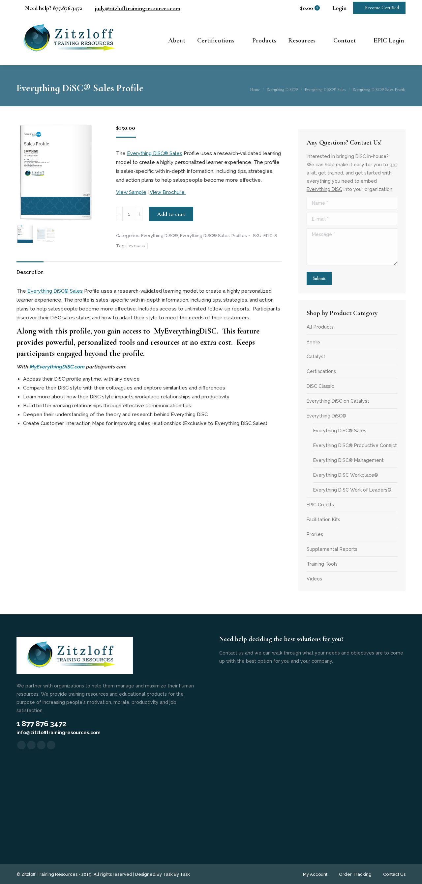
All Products (320, 327)
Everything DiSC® (159, 235)
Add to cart (171, 214)
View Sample (131, 192)
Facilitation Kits (323, 519)
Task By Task (176, 874)
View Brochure (168, 192)
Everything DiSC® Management (348, 460)
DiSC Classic (320, 386)
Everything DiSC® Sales (154, 153)
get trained (330, 172)
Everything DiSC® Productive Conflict (355, 445)
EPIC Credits (320, 504)
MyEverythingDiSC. (187, 331)
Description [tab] (30, 272)
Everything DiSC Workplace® (345, 475)
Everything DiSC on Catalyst (338, 401)
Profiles (239, 235)
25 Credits (137, 246)
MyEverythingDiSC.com (56, 367)
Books (313, 341)
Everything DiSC (324, 189)
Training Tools (322, 564)
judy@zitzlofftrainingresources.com (137, 8)
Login (339, 8)
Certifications (321, 371)
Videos (314, 578)
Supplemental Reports (332, 549)
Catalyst (316, 356)
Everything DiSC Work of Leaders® (352, 490)
